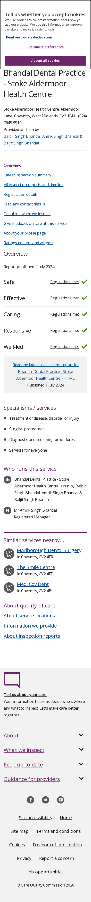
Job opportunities (45, 872)
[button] (45, 735)
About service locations (29, 615)
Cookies (17, 845)
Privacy (24, 858)
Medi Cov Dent (33, 584)
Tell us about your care (25, 694)
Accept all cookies (45, 60)
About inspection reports (32, 636)
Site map (19, 831)
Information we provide (30, 625)
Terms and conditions (58, 831)
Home (66, 817)
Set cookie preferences (45, 47)
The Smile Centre (36, 567)
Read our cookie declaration (29, 37)
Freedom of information (57, 845)
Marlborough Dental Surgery (49, 550)
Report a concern (56, 858)
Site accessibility (35, 817)
